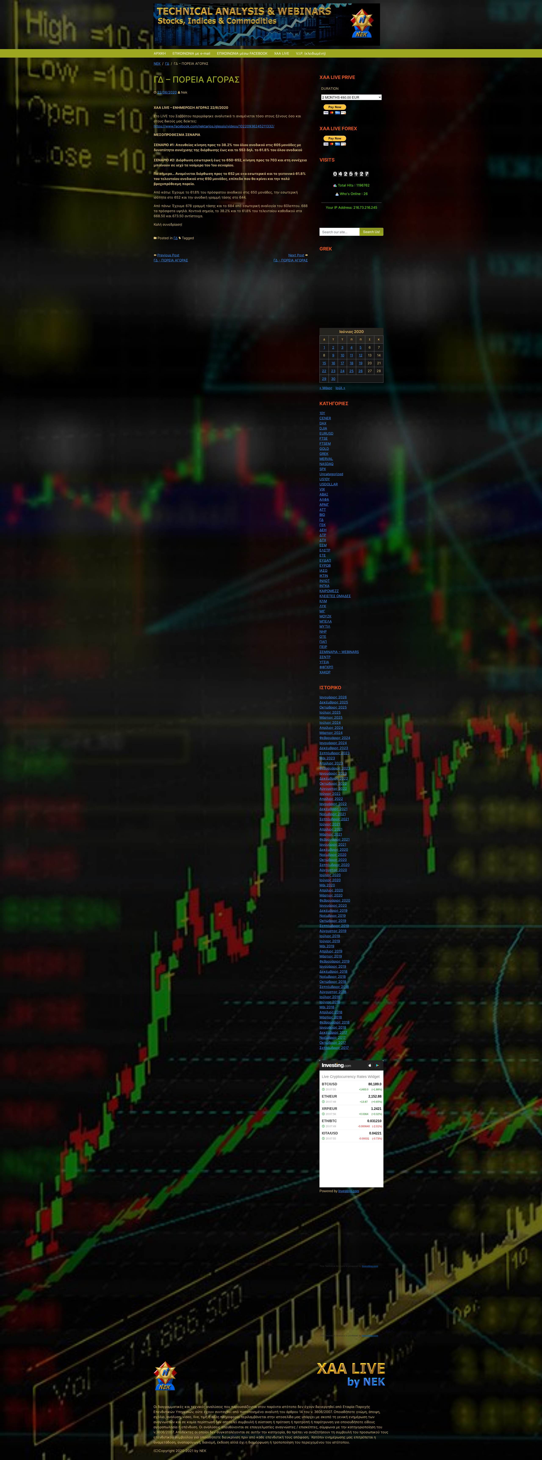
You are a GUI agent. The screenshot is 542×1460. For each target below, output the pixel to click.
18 (351, 363)
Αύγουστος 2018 (332, 992)
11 (351, 355)
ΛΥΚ (322, 606)
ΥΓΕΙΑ (324, 662)
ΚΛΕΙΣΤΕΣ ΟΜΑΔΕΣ (335, 596)
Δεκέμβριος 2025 (333, 702)
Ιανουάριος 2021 (332, 844)
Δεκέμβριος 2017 (333, 1032)
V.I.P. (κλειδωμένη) (311, 53)
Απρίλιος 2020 (331, 890)
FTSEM (325, 443)
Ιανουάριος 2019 (332, 966)
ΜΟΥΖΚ (325, 616)
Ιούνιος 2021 (329, 824)
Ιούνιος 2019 (329, 941)
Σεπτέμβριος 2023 (334, 753)
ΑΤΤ (322, 509)
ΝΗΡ (323, 631)
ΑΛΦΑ (324, 499)
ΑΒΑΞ (323, 494)
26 (360, 371)
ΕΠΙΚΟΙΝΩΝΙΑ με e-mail (191, 53)
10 (342, 355)
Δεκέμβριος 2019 (333, 910)
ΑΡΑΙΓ (324, 504)
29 (324, 379)
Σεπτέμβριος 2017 (334, 1048)
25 (351, 371)
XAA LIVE (281, 53)
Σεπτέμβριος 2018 (334, 987)
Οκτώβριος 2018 (332, 981)
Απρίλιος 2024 (331, 727)
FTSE (323, 438)
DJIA (323, 428)
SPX (322, 469)
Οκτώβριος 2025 (333, 707)
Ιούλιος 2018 (329, 997)
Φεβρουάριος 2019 (334, 961)
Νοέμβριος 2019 (332, 915)
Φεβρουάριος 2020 (334, 900)
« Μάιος (325, 388)
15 (324, 363)
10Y (322, 413)
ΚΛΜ (323, 601)
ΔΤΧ (322, 540)
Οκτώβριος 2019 (332, 921)
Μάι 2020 (327, 885)
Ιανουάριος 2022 (333, 804)
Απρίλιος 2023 (331, 763)
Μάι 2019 (326, 946)
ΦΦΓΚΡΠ (326, 667)
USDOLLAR (328, 484)
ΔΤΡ (322, 535)
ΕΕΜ (323, 545)
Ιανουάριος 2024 (333, 743)
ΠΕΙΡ (323, 647)
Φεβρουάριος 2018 (334, 1022)
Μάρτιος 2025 (331, 717)
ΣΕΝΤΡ (324, 657)
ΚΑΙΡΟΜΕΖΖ (329, 591)
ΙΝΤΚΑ (324, 586)
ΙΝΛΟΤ (324, 581)
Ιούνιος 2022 (330, 793)
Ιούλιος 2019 (329, 936)
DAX (322, 423)
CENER (325, 418)
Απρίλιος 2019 (330, 951)
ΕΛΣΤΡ (324, 550)
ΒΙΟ (322, 514)
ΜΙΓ (322, 611)
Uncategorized (331, 474)
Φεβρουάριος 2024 (334, 738)
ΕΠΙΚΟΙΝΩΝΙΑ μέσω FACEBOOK (242, 53)
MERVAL (326, 459)
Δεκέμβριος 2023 (333, 748)
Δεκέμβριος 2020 (333, 849)
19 (360, 363)
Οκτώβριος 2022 (333, 783)
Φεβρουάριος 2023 (334, 768)
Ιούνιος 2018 (329, 1002)
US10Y (324, 479)
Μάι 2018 (326, 1007)
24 (342, 371)
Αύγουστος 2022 (333, 788)
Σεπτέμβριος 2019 (334, 926)
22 (324, 371)
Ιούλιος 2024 (330, 722)
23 (333, 371)
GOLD (324, 448)
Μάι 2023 (327, 758)
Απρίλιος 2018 (330, 1012)
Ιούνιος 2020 (330, 880)
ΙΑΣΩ (323, 570)
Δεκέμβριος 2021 (333, 809)
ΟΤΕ (322, 636)
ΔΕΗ (322, 530)
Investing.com (348, 1191)
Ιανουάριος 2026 (333, 697)
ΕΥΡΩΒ (325, 565)
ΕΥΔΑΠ (325, 560)
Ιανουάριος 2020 (333, 905)
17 (342, 363)
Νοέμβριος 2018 (332, 976)
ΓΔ (176, 238)
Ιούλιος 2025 (330, 712)
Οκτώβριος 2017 (332, 1042)
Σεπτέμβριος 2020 (334, 865)
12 (360, 355)
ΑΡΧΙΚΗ (160, 53)
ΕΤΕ (322, 555)
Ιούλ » (340, 388)
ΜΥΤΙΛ (324, 626)
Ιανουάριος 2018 (332, 1027)
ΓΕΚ (322, 525)
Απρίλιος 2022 (331, 799)
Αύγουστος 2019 (332, 931)
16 (333, 363)
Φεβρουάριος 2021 (334, 839)
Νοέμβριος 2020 (332, 854)
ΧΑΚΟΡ (324, 672)
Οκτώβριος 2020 (333, 860)
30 (333, 379)
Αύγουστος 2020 (333, 870)
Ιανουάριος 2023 (333, 773)
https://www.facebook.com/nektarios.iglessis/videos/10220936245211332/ (214, 126)
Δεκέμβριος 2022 (333, 778)
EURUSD (326, 433)
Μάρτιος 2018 (330, 1017)
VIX (322, 489)
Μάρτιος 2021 (330, 834)
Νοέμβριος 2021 (332, 814)
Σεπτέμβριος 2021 (334, 819)
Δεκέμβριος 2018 (333, 971)
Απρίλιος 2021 (330, 829)
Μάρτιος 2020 (331, 895)
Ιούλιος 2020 (330, 875)
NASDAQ (326, 464)
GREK (323, 454)
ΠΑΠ (323, 642)
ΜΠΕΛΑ (325, 621)
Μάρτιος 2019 (330, 956)
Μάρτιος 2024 (331, 733)
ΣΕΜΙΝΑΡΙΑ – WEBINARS (339, 652)
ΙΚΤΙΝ (323, 575)
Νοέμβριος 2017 (332, 1037)
